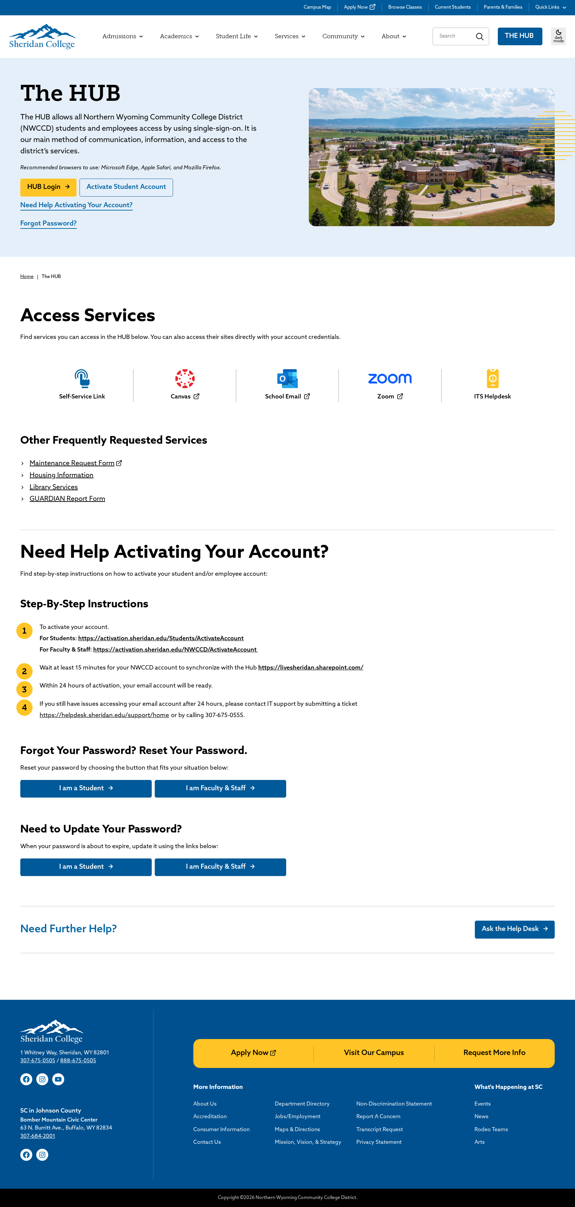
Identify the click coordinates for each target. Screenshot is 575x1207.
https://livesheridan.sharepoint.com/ (310, 668)
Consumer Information (221, 1129)
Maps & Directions (297, 1129)
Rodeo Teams (491, 1129)
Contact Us (207, 1142)
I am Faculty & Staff (216, 788)
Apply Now (356, 7)
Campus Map (317, 7)
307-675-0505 (37, 1061)
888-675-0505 (78, 1061)
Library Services (54, 487)
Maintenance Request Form (72, 463)
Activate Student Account (126, 187)
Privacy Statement (379, 1142)
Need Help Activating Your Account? (76, 205)
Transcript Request (379, 1129)
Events (483, 1104)
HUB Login (44, 187)
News (481, 1117)
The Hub (520, 36)
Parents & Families (503, 7)
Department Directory (302, 1104)
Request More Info (494, 1053)
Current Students (453, 7)
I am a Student (81, 788)
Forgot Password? (48, 224)
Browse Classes (405, 7)
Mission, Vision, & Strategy (308, 1142)
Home (27, 276)
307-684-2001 (37, 1136)
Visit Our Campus (374, 1053)
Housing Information (62, 475)
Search (480, 36)
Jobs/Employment (297, 1117)
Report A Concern (378, 1117)
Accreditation (210, 1117)
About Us (205, 1104)
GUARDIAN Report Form (67, 499)
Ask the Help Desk (510, 929)
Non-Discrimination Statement (394, 1104)
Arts (480, 1142)
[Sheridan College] (42, 36)
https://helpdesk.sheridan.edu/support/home (104, 716)
